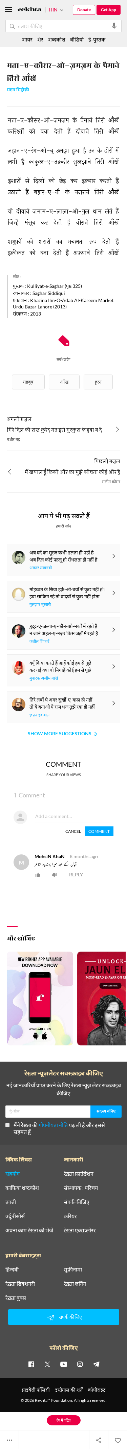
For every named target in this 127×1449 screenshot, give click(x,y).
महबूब (28, 382)
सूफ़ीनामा (73, 1269)
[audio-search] (114, 26)
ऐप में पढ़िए (63, 1420)
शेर (40, 39)
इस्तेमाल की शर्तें (69, 1390)
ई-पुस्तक (96, 39)
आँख (64, 382)
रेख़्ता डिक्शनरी (20, 1283)
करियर (70, 1216)
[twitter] (47, 1364)
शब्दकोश (56, 39)
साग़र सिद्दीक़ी (18, 90)
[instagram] (80, 1364)
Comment (99, 831)
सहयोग (12, 1173)
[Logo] (29, 10)
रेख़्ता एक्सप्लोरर (80, 1230)
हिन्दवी (12, 1269)
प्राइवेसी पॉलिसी (36, 1390)
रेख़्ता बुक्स (15, 1298)
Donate (84, 9)
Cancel (73, 831)
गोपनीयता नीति (53, 1125)
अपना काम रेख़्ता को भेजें (29, 1230)
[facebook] (31, 1364)
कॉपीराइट (96, 1390)
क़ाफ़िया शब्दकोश (22, 1188)
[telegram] (96, 1364)
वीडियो (77, 39)
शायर (27, 39)
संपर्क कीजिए (76, 1202)
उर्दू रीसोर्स (15, 1216)
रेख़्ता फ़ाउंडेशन (78, 1173)
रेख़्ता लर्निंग (75, 1283)
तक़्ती (10, 1202)
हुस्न (98, 382)
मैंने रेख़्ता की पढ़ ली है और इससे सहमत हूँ (59, 1128)
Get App (108, 9)
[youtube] (63, 1364)
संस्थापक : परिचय (81, 1188)
